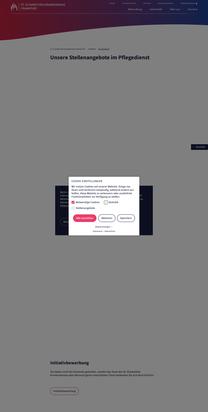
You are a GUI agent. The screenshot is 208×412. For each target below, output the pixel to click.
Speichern (126, 218)
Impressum (97, 231)
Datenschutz (110, 231)
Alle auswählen (84, 218)
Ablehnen (106, 218)
